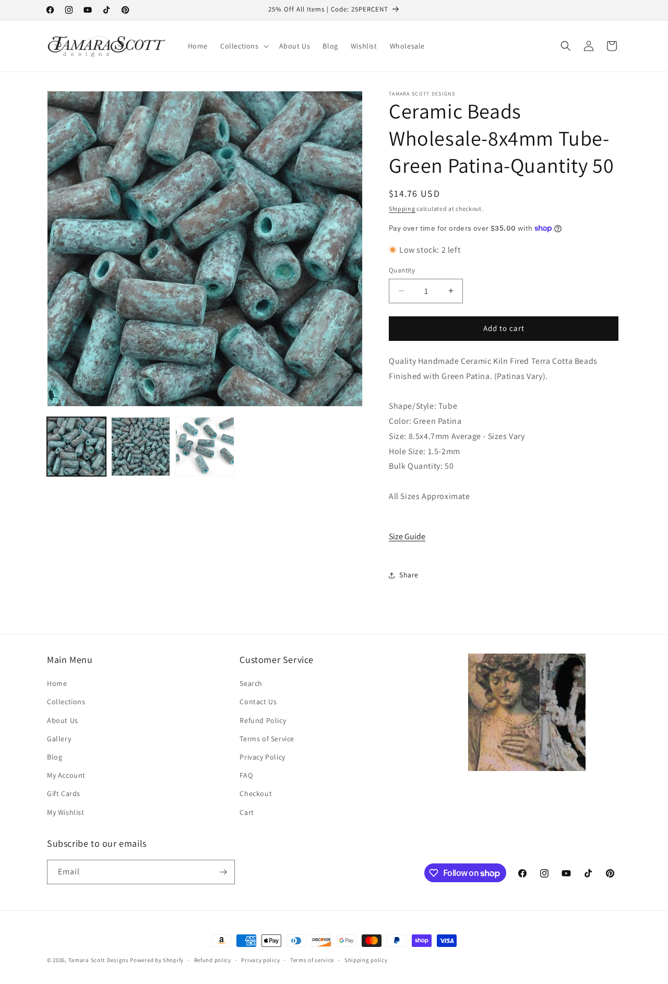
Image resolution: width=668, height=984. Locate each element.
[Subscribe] (222, 872)
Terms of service (312, 960)
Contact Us (258, 701)
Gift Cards (63, 793)
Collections (66, 701)
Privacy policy (260, 960)
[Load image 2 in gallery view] (140, 446)
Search (251, 683)
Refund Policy (263, 720)
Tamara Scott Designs (98, 960)
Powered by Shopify (157, 960)
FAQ (246, 775)
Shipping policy (366, 960)
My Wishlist (66, 812)
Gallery (59, 738)
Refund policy (212, 960)
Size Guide (407, 536)
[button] (243, 46)
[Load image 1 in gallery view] (76, 446)
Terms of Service (267, 738)
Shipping (402, 208)
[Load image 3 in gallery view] (204, 446)
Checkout (256, 793)
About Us (62, 720)
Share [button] (409, 574)
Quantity (402, 270)
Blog (54, 757)
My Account (66, 775)
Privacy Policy (262, 757)
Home (57, 683)
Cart (247, 812)
